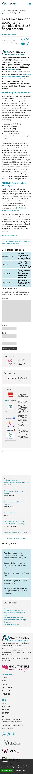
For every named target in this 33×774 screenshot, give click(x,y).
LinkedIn (4, 734)
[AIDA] (10, 413)
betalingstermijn (12, 241)
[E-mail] (23, 43)
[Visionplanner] (10, 401)
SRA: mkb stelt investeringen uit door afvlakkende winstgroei (24, 282)
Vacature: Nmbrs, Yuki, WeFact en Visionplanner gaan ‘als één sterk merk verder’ (15, 590)
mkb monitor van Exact (10, 235)
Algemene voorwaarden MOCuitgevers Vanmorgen (12, 721)
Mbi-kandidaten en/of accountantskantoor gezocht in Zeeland (14, 623)
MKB (25, 241)
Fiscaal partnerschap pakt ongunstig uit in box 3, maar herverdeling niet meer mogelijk (15, 555)
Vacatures (6, 691)
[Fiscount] (10, 379)
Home (4, 11)
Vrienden (5, 710)
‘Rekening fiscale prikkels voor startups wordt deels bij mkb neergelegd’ (24, 273)
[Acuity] (10, 407)
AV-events (6, 694)
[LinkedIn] (27, 39)
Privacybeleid (7, 728)
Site (3, 341)
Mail (9, 734)
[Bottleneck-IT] (10, 419)
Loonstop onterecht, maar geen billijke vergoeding (23, 379)
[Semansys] (10, 442)
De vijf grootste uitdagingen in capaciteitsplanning (23, 395)
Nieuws (14, 34)
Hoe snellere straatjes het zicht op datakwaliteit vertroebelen (23, 425)
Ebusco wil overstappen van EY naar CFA (16, 574)
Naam (4, 325)
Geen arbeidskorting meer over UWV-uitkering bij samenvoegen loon (15, 565)
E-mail (4, 333)
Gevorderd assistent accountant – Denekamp (15, 527)
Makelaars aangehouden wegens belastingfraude (15, 582)
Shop (4, 716)
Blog (4, 681)
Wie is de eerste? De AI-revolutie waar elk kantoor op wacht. (23, 419)
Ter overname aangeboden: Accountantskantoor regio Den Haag (14, 609)
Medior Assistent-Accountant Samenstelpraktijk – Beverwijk (14, 516)
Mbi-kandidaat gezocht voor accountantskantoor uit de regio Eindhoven (15, 616)
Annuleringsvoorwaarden (13, 725)
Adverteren (6, 706)
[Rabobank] (10, 431)
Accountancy (7, 34)
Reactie (5, 299)
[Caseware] (10, 362)
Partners (5, 684)
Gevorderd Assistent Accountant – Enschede (15, 496)
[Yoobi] (10, 395)
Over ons (5, 703)
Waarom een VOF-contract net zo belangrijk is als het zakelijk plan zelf (23, 436)
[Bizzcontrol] (10, 425)
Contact (5, 713)
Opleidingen (7, 687)
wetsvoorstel (13, 69)
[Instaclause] (10, 436)
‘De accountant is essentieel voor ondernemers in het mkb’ (23, 431)
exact (21, 241)
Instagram (13, 734)
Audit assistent (9, 506)
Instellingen (20, 770)
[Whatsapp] (23, 39)
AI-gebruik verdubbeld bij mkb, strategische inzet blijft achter (24, 256)
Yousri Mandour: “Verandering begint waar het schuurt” (23, 401)
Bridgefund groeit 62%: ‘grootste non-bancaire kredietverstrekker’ (24, 264)
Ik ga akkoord (7, 770)
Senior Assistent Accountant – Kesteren (14, 485)
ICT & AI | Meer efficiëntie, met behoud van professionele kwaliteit (22, 362)
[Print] (27, 43)
